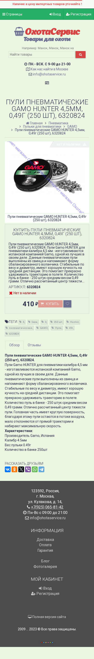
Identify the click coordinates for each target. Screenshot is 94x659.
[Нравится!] (67, 303)
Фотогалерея (45, 566)
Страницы (13, 14)
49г (71, 328)
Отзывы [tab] (34, 345)
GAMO (43, 328)
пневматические (20, 328)
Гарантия (45, 550)
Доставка (45, 539)
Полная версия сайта (49, 617)
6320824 (14, 333)
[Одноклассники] (14, 469)
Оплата (45, 545)
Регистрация (80, 14)
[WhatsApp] (35, 469)
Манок (42, 48)
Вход (56, 14)
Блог (45, 561)
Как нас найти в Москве (49, 69)
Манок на (67, 48)
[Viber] (28, 469)
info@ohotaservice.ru (49, 74)
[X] (21, 469)
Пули (58, 328)
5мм (34, 322)
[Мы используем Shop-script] (47, 642)
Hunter (74, 322)
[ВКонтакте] (8, 469)
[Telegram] (41, 469)
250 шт (58, 322)
